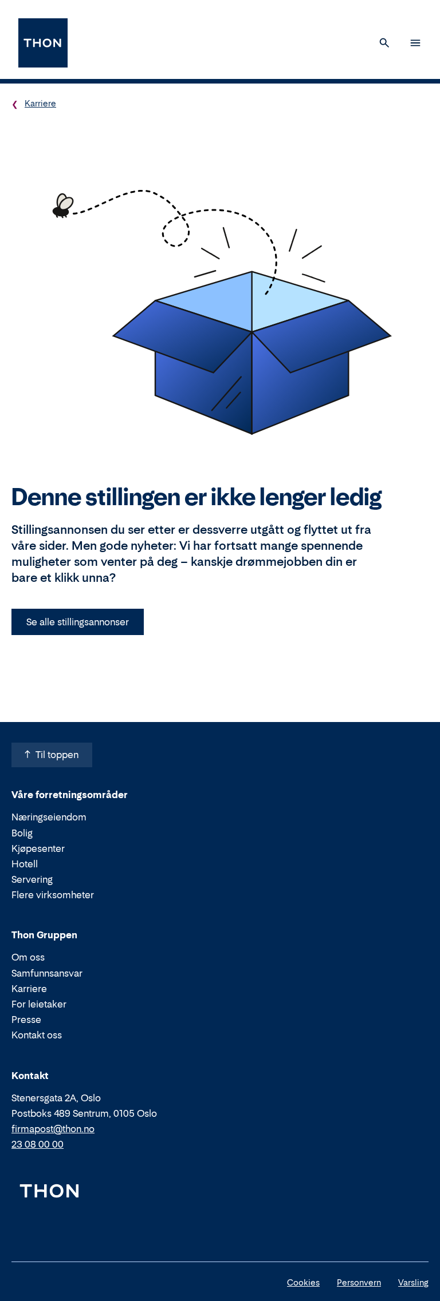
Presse (26, 1019)
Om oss (28, 957)
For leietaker (38, 1004)
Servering (32, 879)
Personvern (359, 1282)
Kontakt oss (36, 1035)
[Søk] (384, 43)
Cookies (303, 1282)
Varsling (413, 1282)
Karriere (40, 103)
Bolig (22, 833)
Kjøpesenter (38, 848)
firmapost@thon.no (53, 1129)
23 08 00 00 (37, 1144)
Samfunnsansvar (46, 973)
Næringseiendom (49, 817)
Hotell (24, 864)
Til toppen (57, 754)
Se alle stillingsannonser (77, 622)
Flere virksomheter (52, 895)
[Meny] (415, 43)
